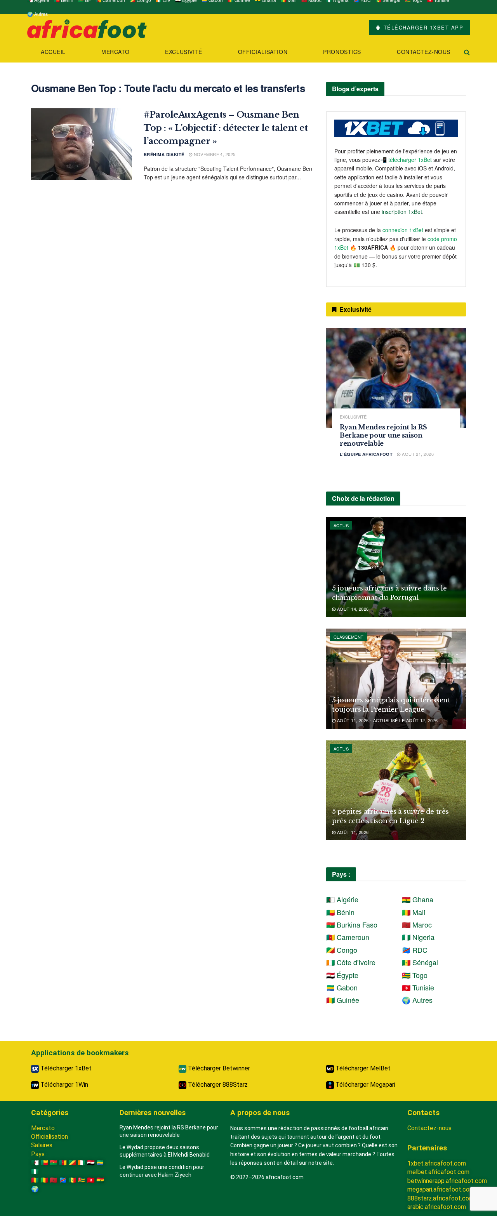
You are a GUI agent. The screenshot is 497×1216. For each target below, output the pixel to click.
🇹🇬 (81, 1180)
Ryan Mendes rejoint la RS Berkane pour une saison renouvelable (383, 435)
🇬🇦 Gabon (342, 987)
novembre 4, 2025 (213, 154)
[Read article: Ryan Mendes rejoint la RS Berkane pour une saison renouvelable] (396, 378)
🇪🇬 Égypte (342, 975)
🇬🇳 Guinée (342, 1000)
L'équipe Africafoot (366, 454)
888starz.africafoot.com (440, 1198)
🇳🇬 (35, 1171)
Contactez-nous (423, 52)
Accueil (53, 52)
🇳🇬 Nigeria (418, 937)
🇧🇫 (53, 1162)
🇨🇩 (63, 1180)
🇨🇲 (63, 1162)
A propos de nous (260, 1112)
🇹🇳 (91, 1180)
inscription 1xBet (402, 211)
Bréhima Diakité (164, 154)
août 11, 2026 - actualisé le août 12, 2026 (386, 720)
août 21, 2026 (417, 454)
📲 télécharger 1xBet (406, 159)
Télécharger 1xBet (65, 1068)
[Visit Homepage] (87, 27)
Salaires (41, 1145)
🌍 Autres (37, 13)
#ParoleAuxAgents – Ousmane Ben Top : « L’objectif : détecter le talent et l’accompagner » (226, 127)
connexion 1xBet (402, 230)
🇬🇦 (100, 1162)
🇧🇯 (44, 1162)
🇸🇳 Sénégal (420, 962)
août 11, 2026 (351, 832)
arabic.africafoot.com (436, 1207)
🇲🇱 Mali (413, 912)
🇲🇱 (44, 1180)
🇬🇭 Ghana (417, 899)
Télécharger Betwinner (218, 1068)
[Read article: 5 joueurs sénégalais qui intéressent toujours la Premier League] (396, 678)
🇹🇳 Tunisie (418, 987)
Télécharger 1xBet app (422, 27)
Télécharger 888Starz (217, 1084)
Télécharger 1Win (63, 1084)
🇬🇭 (100, 1180)
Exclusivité (183, 52)
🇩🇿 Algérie (342, 899)
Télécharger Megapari (364, 1084)
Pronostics (342, 52)
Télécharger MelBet (362, 1068)
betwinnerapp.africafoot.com (447, 1181)
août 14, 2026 (351, 609)
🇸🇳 (72, 1180)
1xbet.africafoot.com (436, 1163)
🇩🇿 (35, 1162)
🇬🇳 (35, 1180)
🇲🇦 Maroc (417, 924)
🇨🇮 (81, 1162)
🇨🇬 (72, 1162)
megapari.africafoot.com (440, 1189)
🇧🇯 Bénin (340, 912)
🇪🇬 (91, 1162)
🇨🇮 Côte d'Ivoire (350, 962)
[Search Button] (467, 52)
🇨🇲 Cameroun (347, 937)
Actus (341, 525)
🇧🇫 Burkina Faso (351, 924)
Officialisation (262, 52)
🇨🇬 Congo (341, 950)
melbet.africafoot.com (438, 1172)
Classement (348, 637)
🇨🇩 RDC (414, 950)
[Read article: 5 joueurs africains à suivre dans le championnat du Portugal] (396, 567)
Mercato (115, 52)
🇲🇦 (53, 1180)
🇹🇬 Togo (414, 975)
